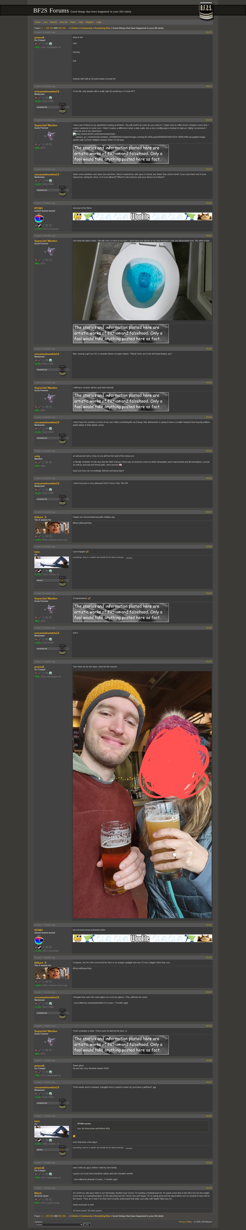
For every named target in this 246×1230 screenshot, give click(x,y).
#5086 (209, 478)
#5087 (209, 512)
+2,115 (37, 101)
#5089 (209, 593)
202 (47, 28)
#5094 (209, 992)
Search (53, 22)
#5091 (209, 661)
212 (70, 28)
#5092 (209, 925)
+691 (36, 148)
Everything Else (102, 28)
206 (64, 28)
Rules (73, 22)
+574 (36, 466)
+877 (36, 1203)
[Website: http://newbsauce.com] (50, 44)
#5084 (209, 417)
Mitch (38, 1193)
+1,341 (37, 574)
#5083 (209, 382)
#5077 (209, 86)
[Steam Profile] (39, 226)
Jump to (38, 1222)
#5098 (209, 1116)
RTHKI (38, 208)
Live (45, 22)
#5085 (209, 451)
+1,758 (37, 229)
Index (75, 28)
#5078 (209, 120)
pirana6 (39, 37)
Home (38, 22)
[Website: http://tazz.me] (50, 572)
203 (51, 28)
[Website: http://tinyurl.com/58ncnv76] (50, 98)
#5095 (209, 1026)
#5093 (209, 957)
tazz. (37, 551)
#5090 (209, 628)
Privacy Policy (185, 1222)
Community (86, 28)
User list (63, 22)
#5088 (209, 546)
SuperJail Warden (45, 125)
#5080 (209, 203)
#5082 (209, 349)
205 (60, 28)
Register (90, 22)
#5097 (209, 1082)
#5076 (209, 32)
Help (81, 22)
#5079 (209, 169)
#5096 (209, 1060)
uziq (37, 456)
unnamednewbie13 (46, 91)
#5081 (209, 235)
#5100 (209, 1188)
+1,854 (37, 540)
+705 (36, 47)
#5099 (209, 1162)
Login (98, 22)
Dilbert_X (40, 517)
